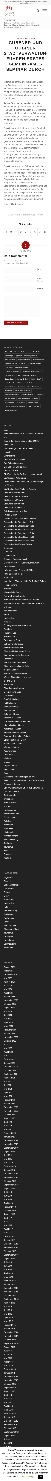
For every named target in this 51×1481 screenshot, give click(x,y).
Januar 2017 (9, 1239)
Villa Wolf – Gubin (11, 747)
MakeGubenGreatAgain (22, 390)
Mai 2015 (8, 1313)
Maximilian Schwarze (12, 394)
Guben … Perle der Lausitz (16, 558)
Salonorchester (10, 398)
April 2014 (8, 1361)
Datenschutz (9, 455)
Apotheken (8, 828)
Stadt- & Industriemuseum (15, 662)
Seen (6, 772)
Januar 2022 (9, 1062)
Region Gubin (10, 769)
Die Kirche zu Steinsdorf (14, 507)
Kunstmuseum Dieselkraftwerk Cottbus (21, 599)
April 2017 (8, 1228)
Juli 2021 (8, 1081)
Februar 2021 (10, 1099)
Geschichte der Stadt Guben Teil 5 (19, 536)
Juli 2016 (8, 1262)
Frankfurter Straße (34, 363)
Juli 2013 (8, 1394)
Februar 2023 (10, 1029)
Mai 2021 (8, 1088)
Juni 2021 (8, 1085)
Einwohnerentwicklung (14, 688)
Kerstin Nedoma (10, 387)
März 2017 (8, 1232)
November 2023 (11, 1000)
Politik (32, 38)
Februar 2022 (10, 1059)
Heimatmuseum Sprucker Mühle (18, 570)
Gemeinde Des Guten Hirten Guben (20, 518)
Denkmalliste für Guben (14, 459)
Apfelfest (36, 352)
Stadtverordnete (33, 402)
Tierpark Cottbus (11, 669)
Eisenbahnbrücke (11, 363)
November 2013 (11, 1380)
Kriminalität (8, 390)
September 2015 (11, 1298)
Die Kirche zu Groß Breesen (16, 496)
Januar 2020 (9, 1136)
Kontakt (7, 857)
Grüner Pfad (9, 555)
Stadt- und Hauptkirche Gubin (17, 665)
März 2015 (8, 1321)
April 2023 (8, 1022)
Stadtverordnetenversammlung (15, 406)
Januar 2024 (9, 996)
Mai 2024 (8, 989)
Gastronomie (9, 817)
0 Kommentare (29, 215)
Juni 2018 (8, 1195)
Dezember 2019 (11, 1140)
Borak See (8, 444)
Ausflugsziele (10, 795)
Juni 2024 (8, 985)
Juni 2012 (8, 1442)
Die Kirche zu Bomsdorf (14, 492)
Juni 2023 (8, 1014)
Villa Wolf (36, 406)
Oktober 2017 (10, 1210)
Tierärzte (8, 843)
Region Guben (10, 765)
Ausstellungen (10, 750)
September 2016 (11, 1254)
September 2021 (11, 1073)
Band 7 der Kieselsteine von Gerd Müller (22, 440)
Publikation (8, 914)
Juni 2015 (8, 1310)
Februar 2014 (10, 1369)
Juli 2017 (8, 1217)
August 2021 (9, 1077)
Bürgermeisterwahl (24, 359)
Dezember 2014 (11, 1332)
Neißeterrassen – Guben (15, 732)
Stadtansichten (10, 925)
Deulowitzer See (11, 470)
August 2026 (9, 966)
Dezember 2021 (11, 1066)
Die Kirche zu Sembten (14, 503)
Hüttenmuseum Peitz (13, 573)
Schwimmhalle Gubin (13, 647)
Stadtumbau (21, 402)
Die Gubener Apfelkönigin (15, 477)
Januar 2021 (9, 1103)
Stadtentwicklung (11, 928)
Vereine (7, 806)
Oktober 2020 (10, 1114)
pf (42, 215)
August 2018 (9, 1188)
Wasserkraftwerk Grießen (15, 673)
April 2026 (8, 970)
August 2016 (9, 1258)
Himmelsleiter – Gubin (14, 724)
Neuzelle (8, 621)
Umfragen (8, 936)
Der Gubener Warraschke (15, 466)
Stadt (6, 850)
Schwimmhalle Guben (13, 643)
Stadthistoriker (10, 402)
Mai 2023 (8, 1018)
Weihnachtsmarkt (11, 410)
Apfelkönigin (9, 355)
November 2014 (11, 1335)
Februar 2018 (10, 1206)
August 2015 (9, 1302)
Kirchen (7, 758)
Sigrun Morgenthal (24, 398)
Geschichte (9, 695)
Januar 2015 (9, 1328)
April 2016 (8, 1273)
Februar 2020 (10, 1132)
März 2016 (8, 1276)
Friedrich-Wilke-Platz (22, 367)
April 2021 (8, 1092)
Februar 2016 (10, 1280)
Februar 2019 (10, 1166)
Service (7, 854)
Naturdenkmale (10, 610)
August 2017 (9, 1214)
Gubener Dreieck (22, 379)
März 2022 (8, 1055)
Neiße (6, 614)
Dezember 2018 (11, 1173)
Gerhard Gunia (10, 375)
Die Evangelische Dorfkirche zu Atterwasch (23, 474)
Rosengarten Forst (12, 640)
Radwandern (9, 917)
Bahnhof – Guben (11, 713)
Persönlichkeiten (11, 699)
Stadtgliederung (11, 706)
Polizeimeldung (10, 910)
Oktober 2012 (10, 1428)
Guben (32, 23)
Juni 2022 (8, 1044)
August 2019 (9, 1151)
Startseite (16, 23)
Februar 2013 (10, 1413)
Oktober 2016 (10, 1251)
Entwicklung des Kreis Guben (17, 511)
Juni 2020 (8, 1125)
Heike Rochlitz (10, 383)
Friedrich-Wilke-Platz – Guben (17, 721)
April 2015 (8, 1317)
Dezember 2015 (11, 1287)
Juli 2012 (8, 1439)
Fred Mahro (9, 367)
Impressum (9, 577)
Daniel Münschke (38, 359)
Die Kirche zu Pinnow (13, 499)
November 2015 (11, 1291)
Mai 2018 (8, 1199)
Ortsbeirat (39, 394)
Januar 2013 (9, 1417)
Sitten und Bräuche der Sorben (17, 651)
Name (39, 270)
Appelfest (19, 355)
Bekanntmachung (11, 884)
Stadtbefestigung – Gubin (15, 739)
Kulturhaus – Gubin (12, 728)
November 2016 (11, 1247)
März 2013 (8, 1409)
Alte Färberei (14, 352)
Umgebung (9, 940)
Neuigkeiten (10, 20)
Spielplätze (8, 658)
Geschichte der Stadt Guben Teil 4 (19, 533)
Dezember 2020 (11, 1107)
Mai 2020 (8, 1129)
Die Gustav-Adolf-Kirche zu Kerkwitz (20, 488)
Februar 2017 (10, 1236)
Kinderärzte (9, 831)
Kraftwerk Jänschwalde (14, 595)
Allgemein (8, 877)
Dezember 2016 (11, 1243)
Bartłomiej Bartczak (30, 355)
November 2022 (11, 1037)
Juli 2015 (8, 1306)
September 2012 (11, 1431)
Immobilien (8, 798)
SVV (29, 406)
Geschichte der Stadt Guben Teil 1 (19, 522)
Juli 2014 (8, 1350)
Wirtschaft (8, 947)
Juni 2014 (8, 1354)
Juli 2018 (8, 1192)
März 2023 (8, 1025)
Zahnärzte (8, 824)
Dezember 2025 (11, 974)
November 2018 (11, 1177)
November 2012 (11, 1424)
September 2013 (11, 1387)
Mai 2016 (8, 1269)
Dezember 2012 (11, 1420)
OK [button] (41, 1477)
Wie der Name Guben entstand (17, 677)
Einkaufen (8, 684)
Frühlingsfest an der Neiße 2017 (32, 371)
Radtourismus (10, 809)
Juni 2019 (8, 1155)
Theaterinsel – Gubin (13, 743)
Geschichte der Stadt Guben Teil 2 (19, 525)
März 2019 (8, 1162)
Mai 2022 (8, 1048)
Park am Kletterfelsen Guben (17, 736)
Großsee (8, 551)
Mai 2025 (8, 978)
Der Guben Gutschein (13, 463)
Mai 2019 (8, 1158)
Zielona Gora (9, 680)
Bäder (6, 429)
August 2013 (9, 1391)
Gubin (25, 38)
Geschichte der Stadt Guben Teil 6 (19, 540)
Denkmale (8, 754)
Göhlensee (8, 547)
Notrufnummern (11, 835)
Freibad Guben (10, 514)
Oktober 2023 (10, 1003)
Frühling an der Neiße (12, 371)
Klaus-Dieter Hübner (34, 387)
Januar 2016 (9, 1284)
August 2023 (9, 1007)
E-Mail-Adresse (40, 281)
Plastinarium (9, 636)
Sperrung (35, 398)
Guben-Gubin (9, 379)
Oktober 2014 (10, 1339)
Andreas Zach (25, 352)
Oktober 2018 (10, 1180)
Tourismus (8, 846)
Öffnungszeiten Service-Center (17, 625)
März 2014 (8, 1365)
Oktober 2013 (10, 1383)
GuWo (39, 379)
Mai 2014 (8, 1358)
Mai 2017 (8, 1225)
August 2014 (9, 1346)
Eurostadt (22, 363)
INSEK (19, 383)
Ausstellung (9, 881)
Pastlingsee (9, 629)
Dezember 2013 (11, 1376)
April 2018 (8, 1203)
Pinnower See (10, 632)
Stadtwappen (9, 710)
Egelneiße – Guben (12, 717)
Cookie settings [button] (28, 1476)
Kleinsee (7, 588)
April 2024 (8, 992)
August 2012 (9, 1435)
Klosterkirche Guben (13, 592)
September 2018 (11, 1184)
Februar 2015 (10, 1324)
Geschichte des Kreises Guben (18, 544)
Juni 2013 (8, 1398)
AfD (6, 352)
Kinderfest (21, 387)
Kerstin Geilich (29, 383)
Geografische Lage (12, 691)
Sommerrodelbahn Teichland (16, 654)
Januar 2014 (9, 1372)
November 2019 (11, 1144)
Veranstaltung (10, 943)
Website (40, 288)
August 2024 (9, 981)
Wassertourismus (11, 813)
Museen (7, 761)
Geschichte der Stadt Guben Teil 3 (19, 529)
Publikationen (10, 702)
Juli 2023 (8, 1011)
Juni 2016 (8, 1265)
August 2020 (9, 1118)
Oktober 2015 (10, 1295)
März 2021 (8, 1096)
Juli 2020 (8, 1121)
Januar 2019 (9, 1169)
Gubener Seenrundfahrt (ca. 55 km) (19, 776)
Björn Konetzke (10, 359)
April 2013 (8, 1405)
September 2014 (11, 1343)
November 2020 (11, 1110)
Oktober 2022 (10, 1040)
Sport (6, 921)
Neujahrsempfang (27, 394)
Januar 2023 (9, 1033)
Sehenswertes (10, 802)
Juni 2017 (8, 1221)
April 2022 (8, 1051)
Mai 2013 (8, 1402)
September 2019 (11, 1147)
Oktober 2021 (10, 1070)
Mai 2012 (8, 1446)
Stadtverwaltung (11, 839)
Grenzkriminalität (23, 375)
